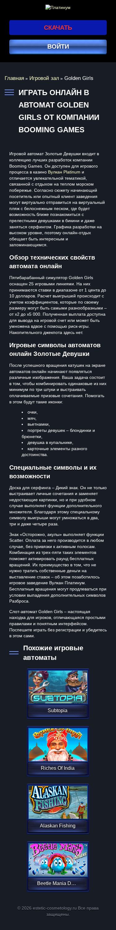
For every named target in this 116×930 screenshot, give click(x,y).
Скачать (58, 27)
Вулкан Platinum (64, 171)
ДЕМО (57, 694)
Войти (58, 46)
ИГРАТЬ (57, 683)
